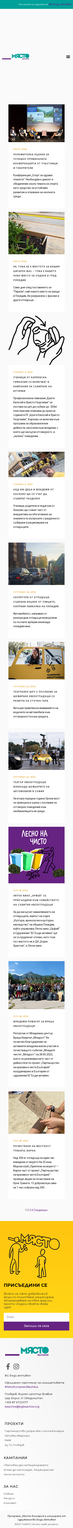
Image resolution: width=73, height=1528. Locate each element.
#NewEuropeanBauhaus (21, 1387)
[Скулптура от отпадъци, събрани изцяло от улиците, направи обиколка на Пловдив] (36, 564)
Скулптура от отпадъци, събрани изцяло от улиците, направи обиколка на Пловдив (36, 602)
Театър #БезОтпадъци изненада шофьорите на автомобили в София (31, 787)
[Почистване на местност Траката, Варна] (36, 1112)
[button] (68, 57)
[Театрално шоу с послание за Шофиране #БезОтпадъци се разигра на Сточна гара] (36, 660)
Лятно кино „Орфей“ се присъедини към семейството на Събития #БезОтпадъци (36, 900)
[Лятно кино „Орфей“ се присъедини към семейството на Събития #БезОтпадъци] (36, 855)
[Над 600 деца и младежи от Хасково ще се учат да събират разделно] (36, 464)
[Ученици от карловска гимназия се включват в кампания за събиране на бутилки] (36, 340)
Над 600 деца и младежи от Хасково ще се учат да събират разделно (33, 494)
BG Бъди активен (60, 4)
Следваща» (41, 1210)
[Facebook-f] (8, 1366)
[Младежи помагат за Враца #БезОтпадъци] (36, 985)
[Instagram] (16, 1366)
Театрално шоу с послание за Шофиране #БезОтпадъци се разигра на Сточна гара (35, 696)
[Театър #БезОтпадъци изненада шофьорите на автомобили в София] (36, 751)
